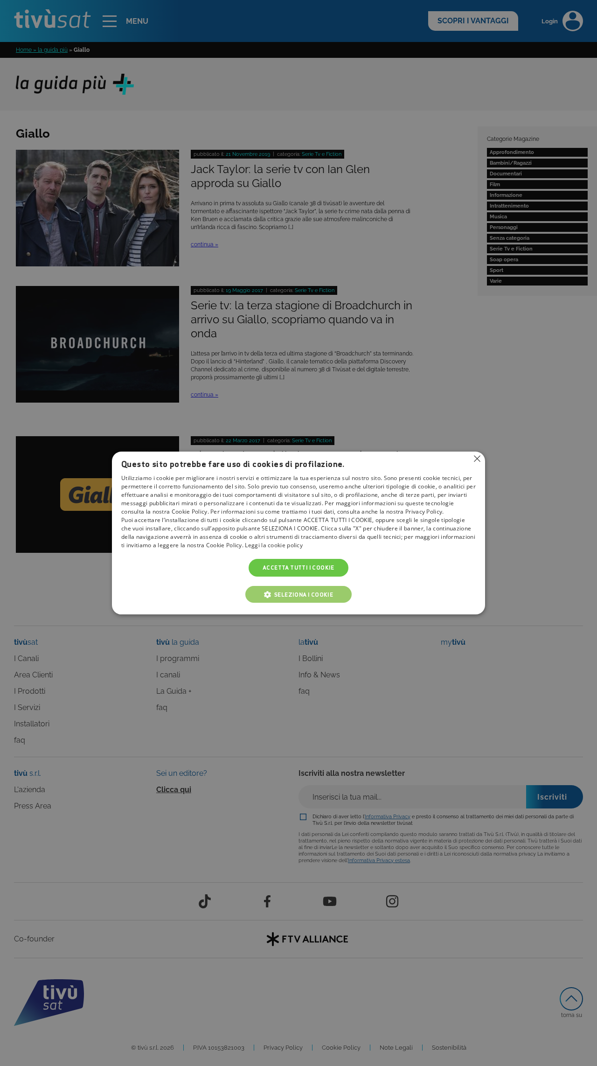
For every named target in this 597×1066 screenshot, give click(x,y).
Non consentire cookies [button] (477, 458)
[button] (298, 594)
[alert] (298, 533)
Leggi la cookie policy (274, 545)
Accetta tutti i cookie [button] (298, 567)
